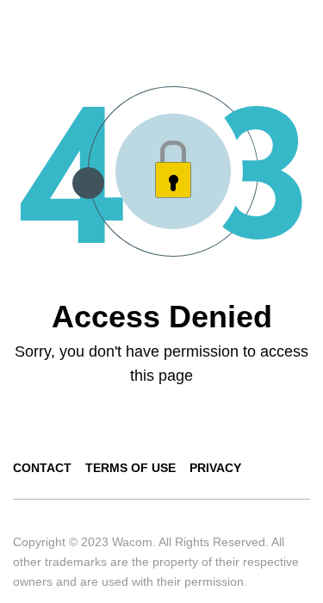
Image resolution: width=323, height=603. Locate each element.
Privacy (215, 468)
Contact (42, 468)
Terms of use (130, 468)
